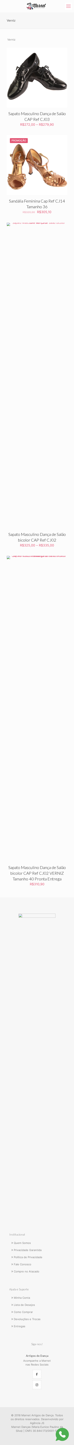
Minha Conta (22, 1297)
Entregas (19, 1326)
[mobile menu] (68, 6)
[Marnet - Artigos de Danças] (37, 6)
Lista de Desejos (24, 1304)
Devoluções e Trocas (27, 1319)
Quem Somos (22, 1243)
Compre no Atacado (26, 1271)
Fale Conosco (22, 1264)
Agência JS (37, 1423)
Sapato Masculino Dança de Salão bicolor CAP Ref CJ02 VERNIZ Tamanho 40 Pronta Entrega (37, 873)
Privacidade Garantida (28, 1250)
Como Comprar (23, 1312)
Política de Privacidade (28, 1257)
